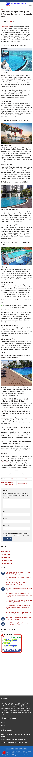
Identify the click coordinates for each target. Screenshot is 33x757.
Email (5, 518)
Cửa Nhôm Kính (5, 554)
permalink (25, 478)
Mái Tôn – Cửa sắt (6, 563)
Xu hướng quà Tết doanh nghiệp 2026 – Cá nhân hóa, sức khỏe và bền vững (18, 613)
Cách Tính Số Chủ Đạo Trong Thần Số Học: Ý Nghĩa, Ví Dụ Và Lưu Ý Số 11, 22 (18, 583)
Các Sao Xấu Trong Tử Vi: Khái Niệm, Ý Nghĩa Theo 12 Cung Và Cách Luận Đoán (19, 601)
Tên (4, 511)
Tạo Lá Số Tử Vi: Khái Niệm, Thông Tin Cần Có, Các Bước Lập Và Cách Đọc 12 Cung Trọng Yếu (18, 607)
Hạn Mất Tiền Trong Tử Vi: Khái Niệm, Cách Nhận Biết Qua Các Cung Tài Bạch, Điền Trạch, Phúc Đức (19, 595)
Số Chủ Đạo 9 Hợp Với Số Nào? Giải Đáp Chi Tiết (18, 578)
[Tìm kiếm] (30, 4)
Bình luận (6, 497)
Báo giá (3, 723)
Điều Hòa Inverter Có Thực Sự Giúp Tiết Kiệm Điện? (19, 588)
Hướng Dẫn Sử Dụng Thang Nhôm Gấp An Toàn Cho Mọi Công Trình (18, 623)
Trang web (6, 525)
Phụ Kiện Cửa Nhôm (7, 560)
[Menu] (2, 4)
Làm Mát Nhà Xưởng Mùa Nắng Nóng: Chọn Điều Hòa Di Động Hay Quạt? (18, 573)
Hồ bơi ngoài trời (6, 26)
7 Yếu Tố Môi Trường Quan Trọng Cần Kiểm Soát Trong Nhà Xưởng (18, 618)
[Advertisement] (16, 672)
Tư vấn (3, 9)
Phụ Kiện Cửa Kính (6, 557)
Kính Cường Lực (5, 551)
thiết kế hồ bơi (5, 462)
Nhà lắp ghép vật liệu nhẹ (25, 483)
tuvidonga (28, 755)
